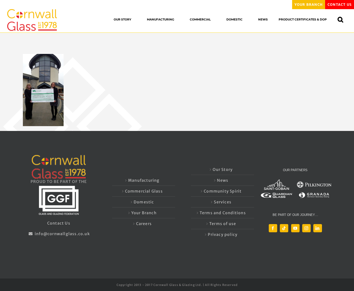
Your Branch (144, 212)
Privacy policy (222, 234)
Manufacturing (144, 180)
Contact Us (58, 223)
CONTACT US (340, 4)
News (222, 180)
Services (222, 202)
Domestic (144, 202)
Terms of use (222, 223)
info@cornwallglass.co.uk (62, 233)
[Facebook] (273, 228)
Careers (144, 223)
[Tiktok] (284, 228)
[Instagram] (306, 228)
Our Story (223, 169)
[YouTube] (295, 228)
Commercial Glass (144, 191)
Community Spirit (223, 191)
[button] (343, 19)
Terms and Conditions (223, 212)
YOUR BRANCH (309, 4)
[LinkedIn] (317, 228)
